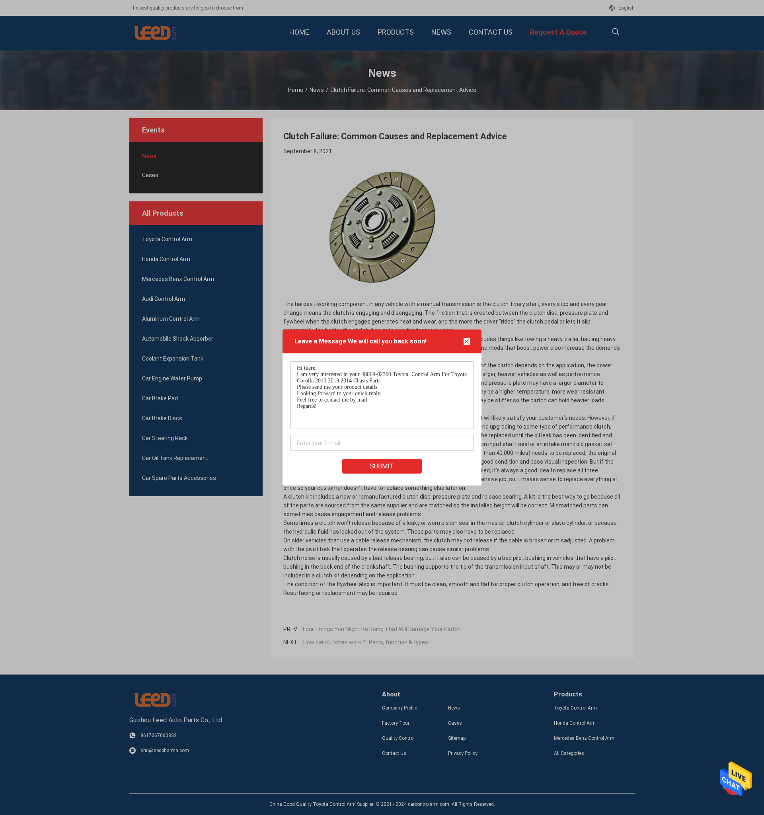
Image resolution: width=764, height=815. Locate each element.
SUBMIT (382, 466)
